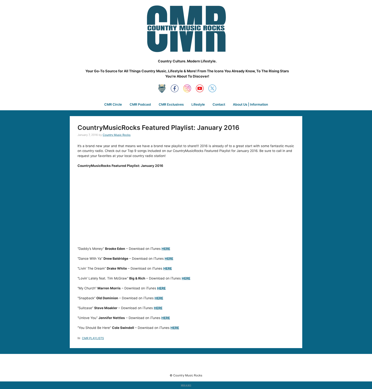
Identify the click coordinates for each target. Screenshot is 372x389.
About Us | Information (250, 104)
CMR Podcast (140, 104)
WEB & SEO (186, 385)
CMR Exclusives (171, 104)
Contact (219, 104)
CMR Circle (113, 104)
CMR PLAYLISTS (93, 338)
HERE (166, 249)
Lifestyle (198, 104)
